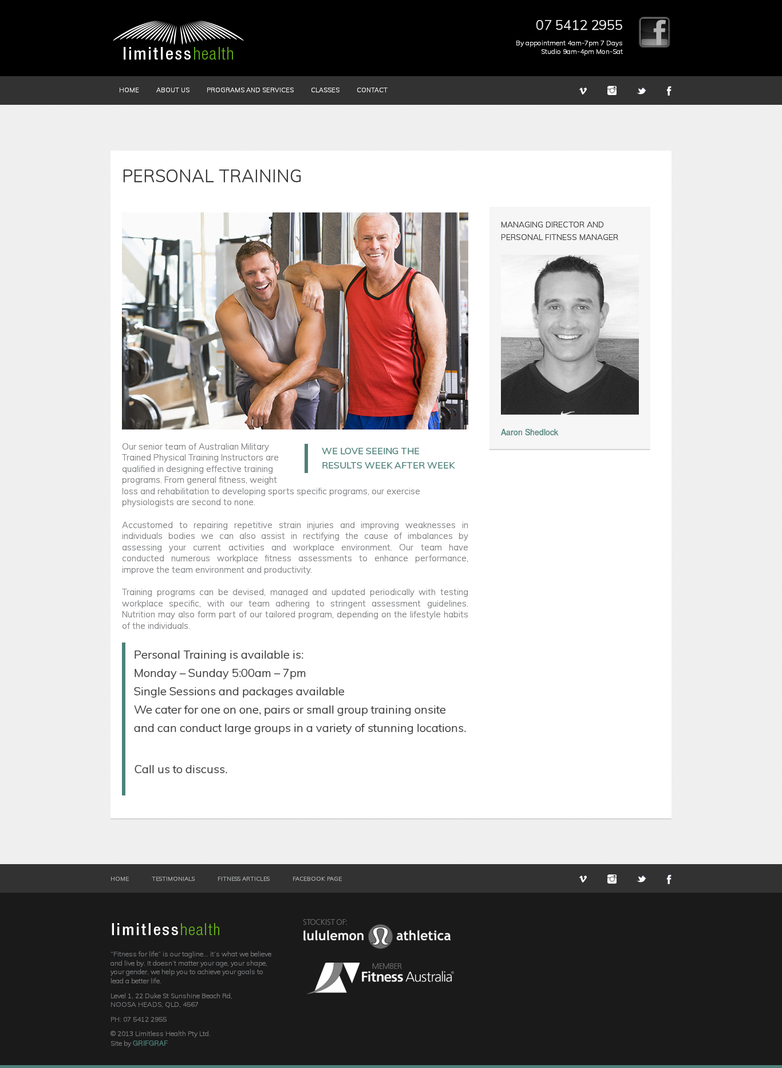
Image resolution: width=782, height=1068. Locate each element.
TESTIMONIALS (173, 879)
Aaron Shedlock (529, 432)
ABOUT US (172, 90)
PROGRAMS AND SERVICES (250, 90)
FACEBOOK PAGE (317, 879)
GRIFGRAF (150, 1042)
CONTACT (372, 90)
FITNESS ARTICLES (244, 879)
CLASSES (325, 90)
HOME (129, 90)
